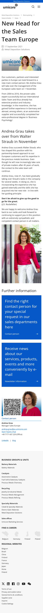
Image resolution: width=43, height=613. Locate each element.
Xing (14, 440)
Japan (4, 566)
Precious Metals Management (13, 495)
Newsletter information (16, 381)
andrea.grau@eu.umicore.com (14, 429)
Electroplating (27, 15)
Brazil (4, 551)
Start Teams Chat (9, 432)
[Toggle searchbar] (33, 6)
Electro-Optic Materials (10, 510)
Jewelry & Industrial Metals (12, 492)
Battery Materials (8, 467)
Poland (37, 539)
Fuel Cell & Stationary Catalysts (13, 480)
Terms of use (6, 589)
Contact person (12, 334)
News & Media (6, 18)
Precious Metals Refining (11, 498)
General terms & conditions (12, 595)
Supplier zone (7, 598)
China (4, 554)
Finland (27, 539)
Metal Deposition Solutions (10, 15)
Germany (16, 539)
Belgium (5, 539)
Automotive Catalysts (10, 477)
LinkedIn (5, 440)
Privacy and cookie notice (11, 592)
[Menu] (38, 6)
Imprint (4, 601)
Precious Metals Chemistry (12, 483)
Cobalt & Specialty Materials (12, 507)
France (4, 560)
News (16, 18)
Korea (4, 569)
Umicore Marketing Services (12, 522)
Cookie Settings (7, 604)
